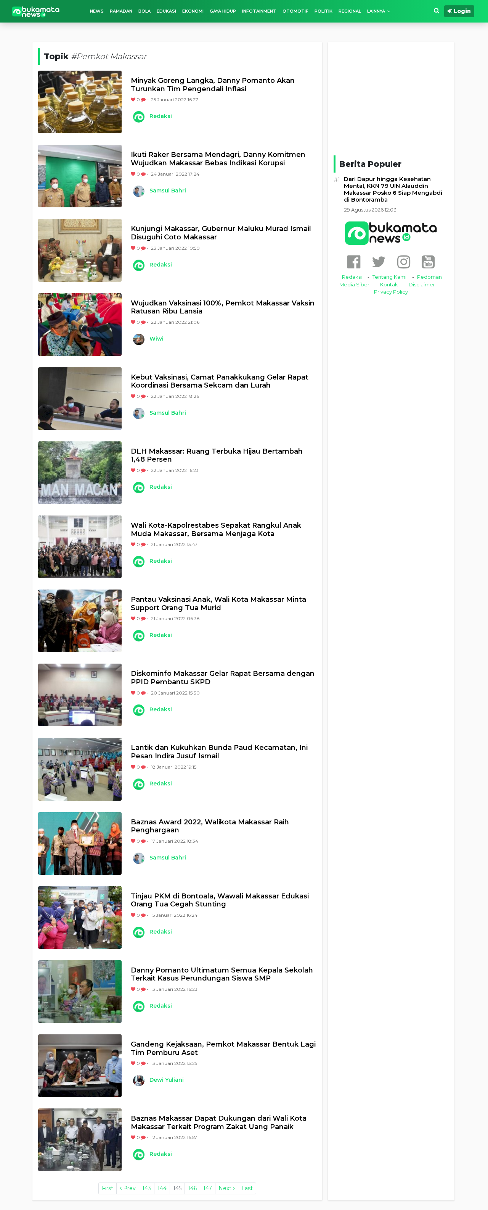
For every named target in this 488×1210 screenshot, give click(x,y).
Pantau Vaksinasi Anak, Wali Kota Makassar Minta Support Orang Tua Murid (218, 604)
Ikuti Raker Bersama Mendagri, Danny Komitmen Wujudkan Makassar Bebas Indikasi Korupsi (218, 159)
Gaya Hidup (223, 11)
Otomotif (295, 11)
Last (247, 1188)
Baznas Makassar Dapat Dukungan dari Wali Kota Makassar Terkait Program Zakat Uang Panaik (219, 1123)
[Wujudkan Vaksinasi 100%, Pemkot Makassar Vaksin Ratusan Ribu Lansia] (80, 324)
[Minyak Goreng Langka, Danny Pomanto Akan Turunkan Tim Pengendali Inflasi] (80, 102)
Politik (323, 11)
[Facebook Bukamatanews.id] (354, 262)
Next (225, 1188)
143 (146, 1188)
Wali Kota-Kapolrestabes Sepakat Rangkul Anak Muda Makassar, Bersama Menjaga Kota (216, 530)
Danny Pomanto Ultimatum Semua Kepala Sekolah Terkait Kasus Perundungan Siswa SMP (222, 974)
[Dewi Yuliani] (138, 1080)
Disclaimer (422, 284)
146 (192, 1188)
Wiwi (156, 338)
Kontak (389, 284)
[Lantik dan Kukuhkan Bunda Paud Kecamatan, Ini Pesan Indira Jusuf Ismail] (80, 769)
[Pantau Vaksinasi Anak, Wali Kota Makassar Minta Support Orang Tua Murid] (80, 621)
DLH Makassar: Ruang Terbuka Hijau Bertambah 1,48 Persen (217, 455)
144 (162, 1188)
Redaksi (160, 116)
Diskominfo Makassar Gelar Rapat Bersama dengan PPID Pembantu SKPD (223, 678)
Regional (350, 11)
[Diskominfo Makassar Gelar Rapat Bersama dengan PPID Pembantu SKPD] (80, 695)
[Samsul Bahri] (138, 191)
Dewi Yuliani (166, 1079)
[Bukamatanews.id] (36, 11)
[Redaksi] (138, 117)
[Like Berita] (133, 99)
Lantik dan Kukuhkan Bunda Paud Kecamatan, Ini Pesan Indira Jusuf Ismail (219, 752)
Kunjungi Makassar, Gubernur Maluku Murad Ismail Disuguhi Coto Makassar (221, 233)
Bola (144, 11)
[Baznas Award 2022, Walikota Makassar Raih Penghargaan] (80, 843)
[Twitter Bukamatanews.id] (379, 262)
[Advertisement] (391, 97)
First (107, 1188)
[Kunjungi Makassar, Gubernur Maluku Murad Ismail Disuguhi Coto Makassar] (80, 250)
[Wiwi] (138, 339)
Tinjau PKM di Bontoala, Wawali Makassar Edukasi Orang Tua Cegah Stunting (220, 900)
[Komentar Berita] (144, 99)
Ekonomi (193, 11)
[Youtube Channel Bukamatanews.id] (428, 262)
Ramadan (121, 11)
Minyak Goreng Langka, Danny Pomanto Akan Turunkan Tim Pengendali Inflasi (213, 85)
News (97, 11)
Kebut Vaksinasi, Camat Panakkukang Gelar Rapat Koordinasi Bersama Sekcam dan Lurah (219, 381)
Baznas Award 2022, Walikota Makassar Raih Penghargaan (210, 826)
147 (207, 1188)
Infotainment (259, 11)
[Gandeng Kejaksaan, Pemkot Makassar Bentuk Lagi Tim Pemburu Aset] (80, 1065)
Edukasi (166, 11)
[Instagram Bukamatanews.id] (403, 262)
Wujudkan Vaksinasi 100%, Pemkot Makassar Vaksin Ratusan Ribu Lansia (223, 307)
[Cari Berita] (436, 10)
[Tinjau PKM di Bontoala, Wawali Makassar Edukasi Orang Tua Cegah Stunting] (80, 917)
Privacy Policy (391, 292)
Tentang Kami (389, 277)
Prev (129, 1188)
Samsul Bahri (167, 190)
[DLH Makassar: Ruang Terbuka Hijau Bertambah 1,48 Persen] (80, 472)
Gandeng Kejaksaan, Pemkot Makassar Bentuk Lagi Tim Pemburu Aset (223, 1048)
